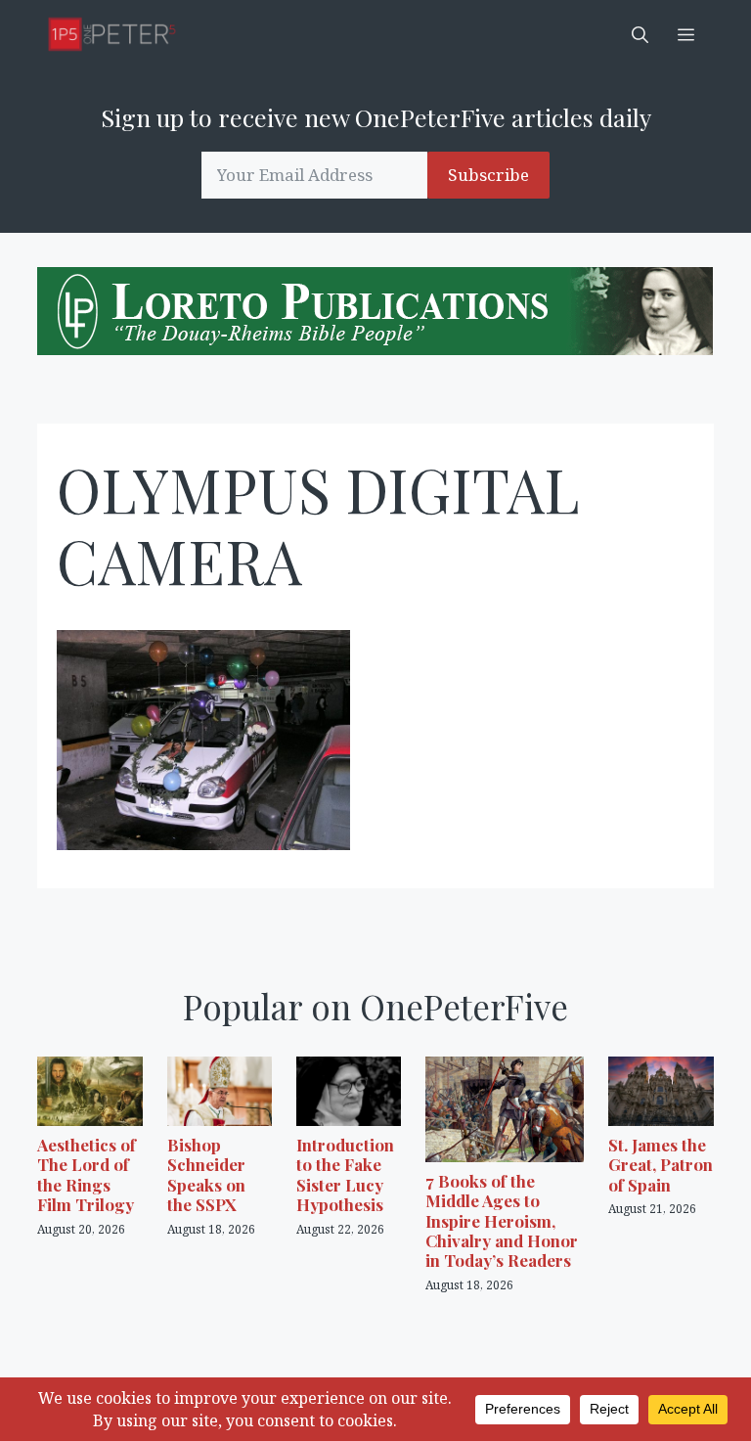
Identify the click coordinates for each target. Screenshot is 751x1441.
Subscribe (488, 174)
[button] (640, 34)
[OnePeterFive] (112, 34)
